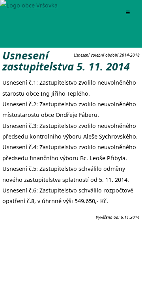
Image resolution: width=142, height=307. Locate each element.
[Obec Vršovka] (29, 5)
